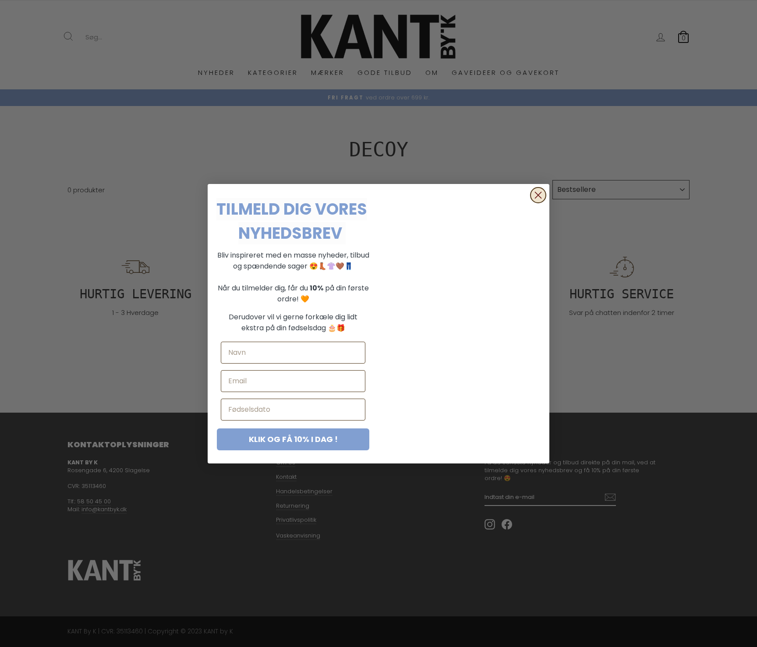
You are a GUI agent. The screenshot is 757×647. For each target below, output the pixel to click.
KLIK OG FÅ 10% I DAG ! (293, 439)
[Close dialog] (538, 195)
